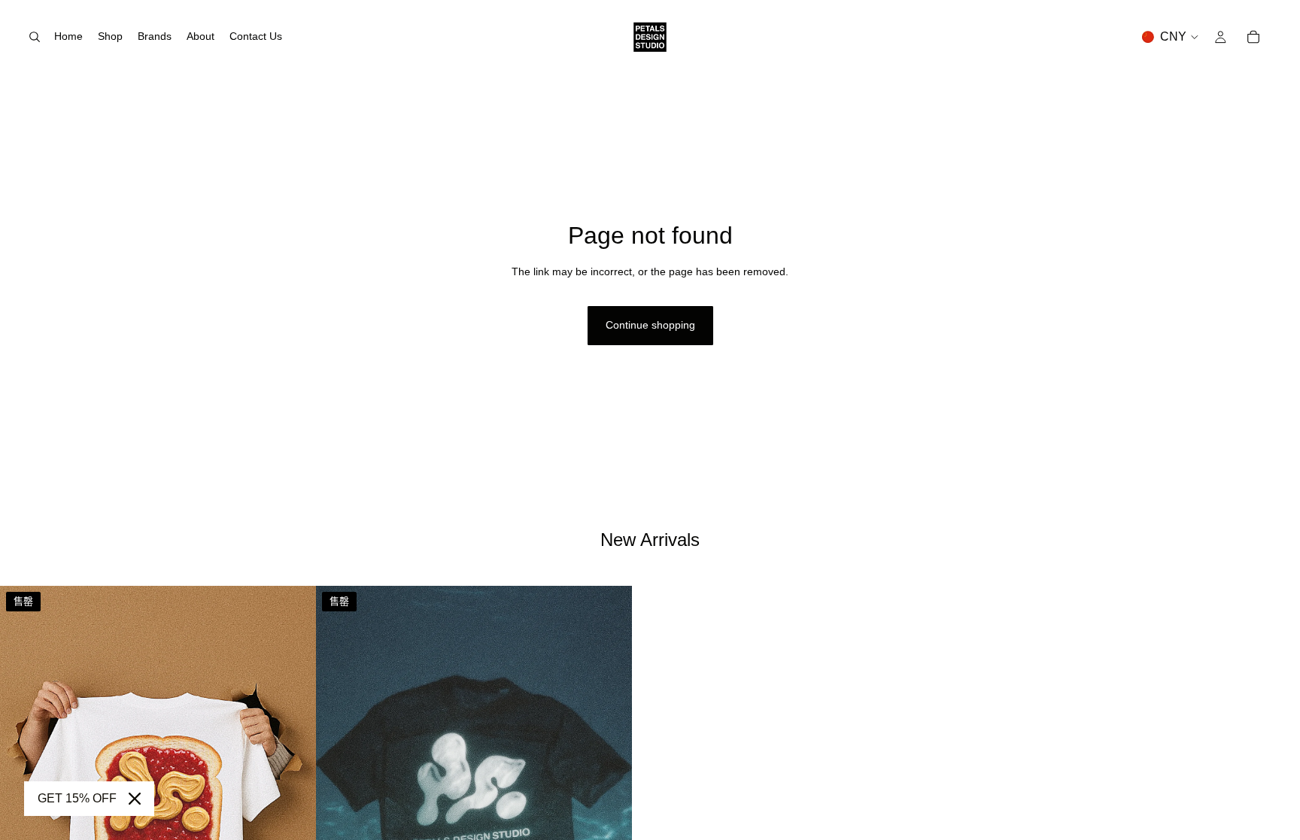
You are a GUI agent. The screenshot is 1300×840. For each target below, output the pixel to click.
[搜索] (34, 36)
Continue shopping (650, 325)
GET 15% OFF (77, 798)
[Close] (135, 799)
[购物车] (1253, 36)
